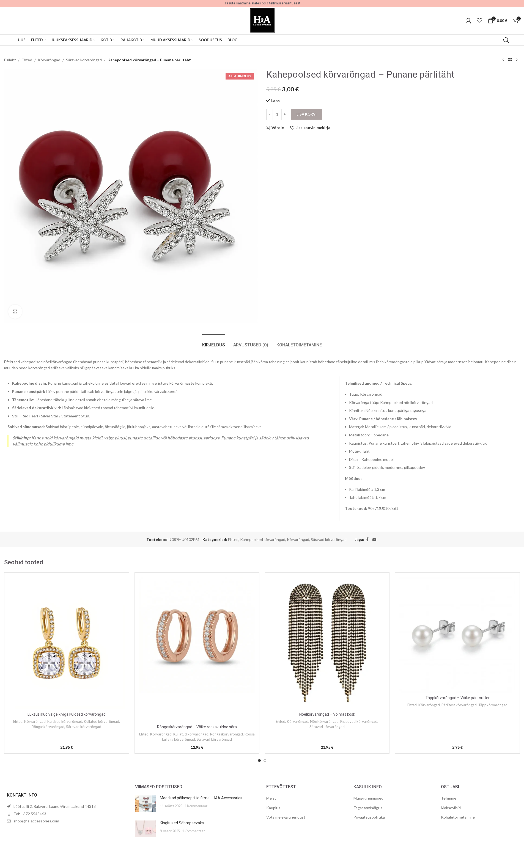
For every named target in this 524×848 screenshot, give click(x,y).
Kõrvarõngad (49, 60)
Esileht (10, 60)
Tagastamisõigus (367, 807)
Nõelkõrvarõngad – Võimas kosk (327, 714)
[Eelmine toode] (503, 60)
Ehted (27, 60)
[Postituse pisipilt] (145, 803)
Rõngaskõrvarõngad (48, 726)
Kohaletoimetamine (458, 817)
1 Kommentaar (196, 806)
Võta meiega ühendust (285, 817)
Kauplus (273, 807)
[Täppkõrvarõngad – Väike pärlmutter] (457, 635)
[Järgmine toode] (516, 60)
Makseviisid (451, 807)
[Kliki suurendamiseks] (15, 311)
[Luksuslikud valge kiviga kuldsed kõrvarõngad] (67, 643)
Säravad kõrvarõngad (84, 60)
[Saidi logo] (262, 20)
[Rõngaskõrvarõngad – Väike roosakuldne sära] (197, 649)
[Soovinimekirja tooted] (479, 20)
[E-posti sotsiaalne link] (374, 539)
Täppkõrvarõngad (492, 705)
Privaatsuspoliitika (369, 817)
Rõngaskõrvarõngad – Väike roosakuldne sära (197, 727)
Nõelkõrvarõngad (324, 721)
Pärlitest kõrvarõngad (459, 705)
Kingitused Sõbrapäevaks (182, 823)
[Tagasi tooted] (510, 60)
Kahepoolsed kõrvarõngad (262, 539)
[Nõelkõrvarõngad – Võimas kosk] (327, 643)
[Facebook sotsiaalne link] (367, 539)
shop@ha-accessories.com (36, 821)
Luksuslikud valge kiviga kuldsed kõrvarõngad (67, 714)
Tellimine (448, 798)
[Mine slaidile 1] (259, 760)
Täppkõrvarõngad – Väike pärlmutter (458, 698)
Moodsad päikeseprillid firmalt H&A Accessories (201, 798)
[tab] (213, 342)
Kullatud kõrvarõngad (101, 721)
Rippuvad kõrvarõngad (358, 721)
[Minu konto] (468, 20)
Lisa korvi (307, 114)
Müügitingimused (368, 798)
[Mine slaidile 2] (265, 760)
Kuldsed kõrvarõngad (64, 721)
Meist (271, 798)
